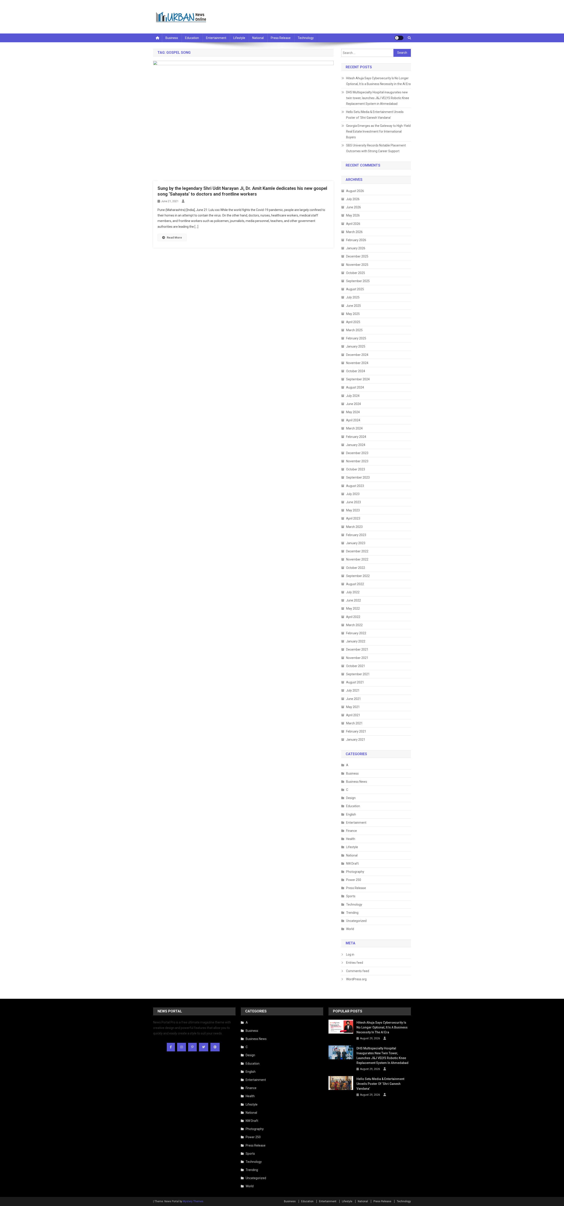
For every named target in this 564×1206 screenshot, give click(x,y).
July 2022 (353, 592)
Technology (306, 38)
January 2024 (355, 445)
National (258, 38)
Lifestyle (239, 38)
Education (192, 38)
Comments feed (357, 971)
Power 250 (353, 880)
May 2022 (353, 608)
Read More (174, 237)
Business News (356, 781)
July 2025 (353, 297)
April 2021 (353, 715)
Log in (350, 954)
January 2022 (355, 641)
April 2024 (353, 420)
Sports (350, 896)
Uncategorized (356, 921)
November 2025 (357, 264)
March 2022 (354, 625)
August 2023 (355, 486)
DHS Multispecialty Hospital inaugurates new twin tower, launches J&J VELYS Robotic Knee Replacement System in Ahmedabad (377, 98)
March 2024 (354, 428)
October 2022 (355, 568)
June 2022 (353, 600)
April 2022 (353, 617)
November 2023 (357, 461)
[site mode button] (399, 38)
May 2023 (353, 510)
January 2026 (355, 248)
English (351, 814)
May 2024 (353, 412)
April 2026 (353, 224)
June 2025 (353, 305)
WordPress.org (356, 979)
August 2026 (355, 191)
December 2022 (357, 551)
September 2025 (358, 281)
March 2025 (354, 330)
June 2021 (353, 699)
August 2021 (355, 682)
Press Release (281, 38)
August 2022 (355, 584)
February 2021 (356, 731)
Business (171, 38)
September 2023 (358, 477)
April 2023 (353, 518)
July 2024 (353, 396)
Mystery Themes (193, 1201)
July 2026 (353, 199)
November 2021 (357, 658)
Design (351, 798)
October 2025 (355, 273)
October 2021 (355, 666)
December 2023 (357, 453)
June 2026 (353, 207)
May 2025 (353, 314)
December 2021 (357, 649)
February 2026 (356, 240)
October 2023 (355, 469)
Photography (355, 871)
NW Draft (352, 863)
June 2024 (353, 404)
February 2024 (356, 436)
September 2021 (358, 674)
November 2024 (357, 363)
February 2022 (356, 633)
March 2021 (354, 723)
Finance (351, 830)
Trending (352, 912)
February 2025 (356, 338)
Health (350, 839)
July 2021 (353, 690)
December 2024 (357, 355)
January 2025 (355, 346)
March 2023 (354, 527)
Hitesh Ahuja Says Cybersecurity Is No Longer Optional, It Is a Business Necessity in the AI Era (378, 81)
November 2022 (357, 559)
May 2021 (353, 707)
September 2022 (358, 576)
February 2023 (356, 535)
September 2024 (358, 379)
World (350, 929)
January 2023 (355, 543)
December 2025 (357, 256)
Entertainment (216, 38)
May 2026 (353, 215)
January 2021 (355, 739)
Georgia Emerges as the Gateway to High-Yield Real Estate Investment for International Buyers (378, 131)
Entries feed (354, 962)
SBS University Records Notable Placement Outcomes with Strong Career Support (376, 148)
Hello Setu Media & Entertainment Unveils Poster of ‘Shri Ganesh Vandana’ (375, 114)
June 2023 (353, 502)
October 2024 (355, 371)
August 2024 (355, 387)
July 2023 (353, 494)
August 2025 (355, 289)
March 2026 (354, 232)
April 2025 (353, 322)
